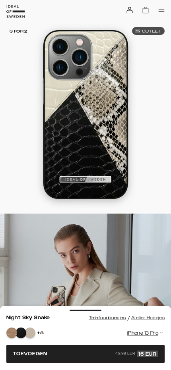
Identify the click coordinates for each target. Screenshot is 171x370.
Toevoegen (85, 354)
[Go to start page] (15, 11)
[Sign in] (130, 10)
